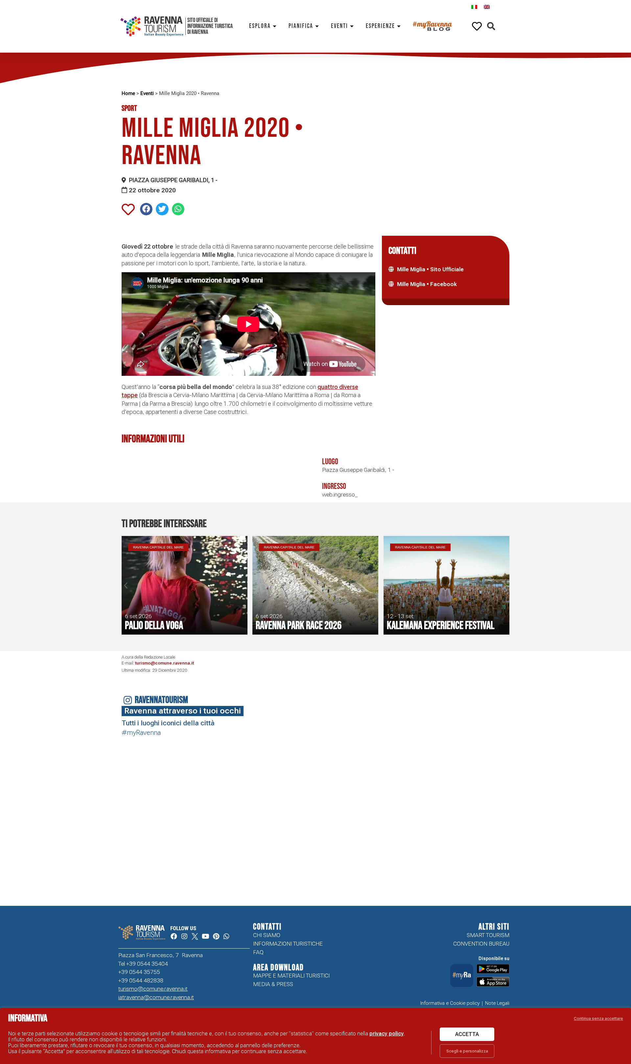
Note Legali (497, 1003)
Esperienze (380, 26)
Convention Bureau (481, 943)
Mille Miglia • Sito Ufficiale (430, 269)
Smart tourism (488, 935)
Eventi (339, 26)
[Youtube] (205, 936)
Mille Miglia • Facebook (427, 284)
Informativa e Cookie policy (450, 1003)
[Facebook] (174, 936)
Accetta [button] (467, 1034)
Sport (129, 108)
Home (128, 93)
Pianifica (301, 26)
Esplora (260, 26)
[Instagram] (184, 936)
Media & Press (273, 984)
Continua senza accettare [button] (598, 1018)
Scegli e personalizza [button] (467, 1051)
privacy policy (386, 1033)
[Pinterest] (216, 936)
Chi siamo (266, 935)
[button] (491, 26)
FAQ (258, 952)
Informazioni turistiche (288, 943)
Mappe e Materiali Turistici (291, 975)
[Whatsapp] (226, 936)
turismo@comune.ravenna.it (164, 663)
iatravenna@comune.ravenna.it (156, 997)
